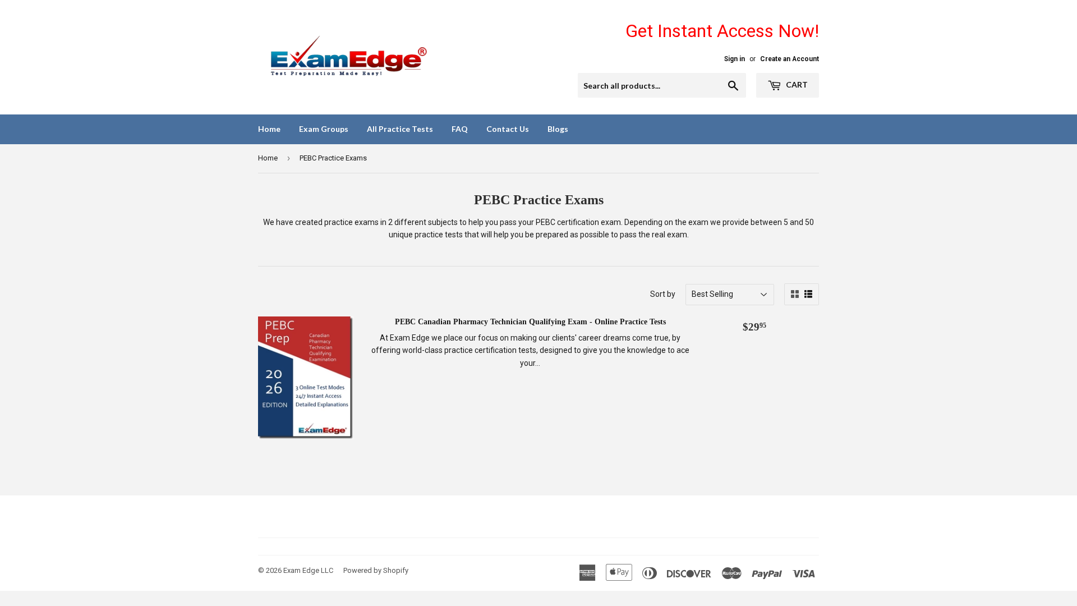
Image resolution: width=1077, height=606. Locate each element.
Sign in (734, 59)
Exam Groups (323, 129)
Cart (796, 84)
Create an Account (789, 59)
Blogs (557, 129)
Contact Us (507, 129)
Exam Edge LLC (308, 570)
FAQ (460, 129)
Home (269, 129)
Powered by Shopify (375, 570)
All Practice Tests (400, 129)
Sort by (662, 294)
